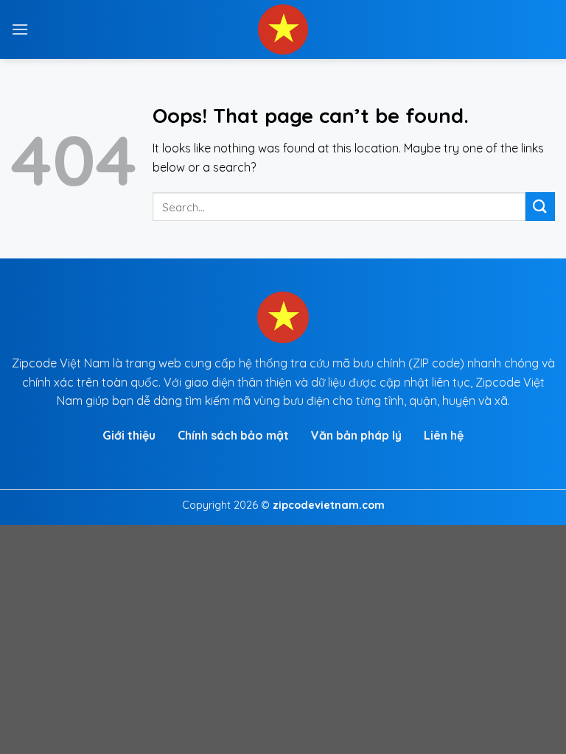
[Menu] (20, 29)
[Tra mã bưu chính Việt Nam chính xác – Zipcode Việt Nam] (283, 29)
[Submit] (540, 206)
